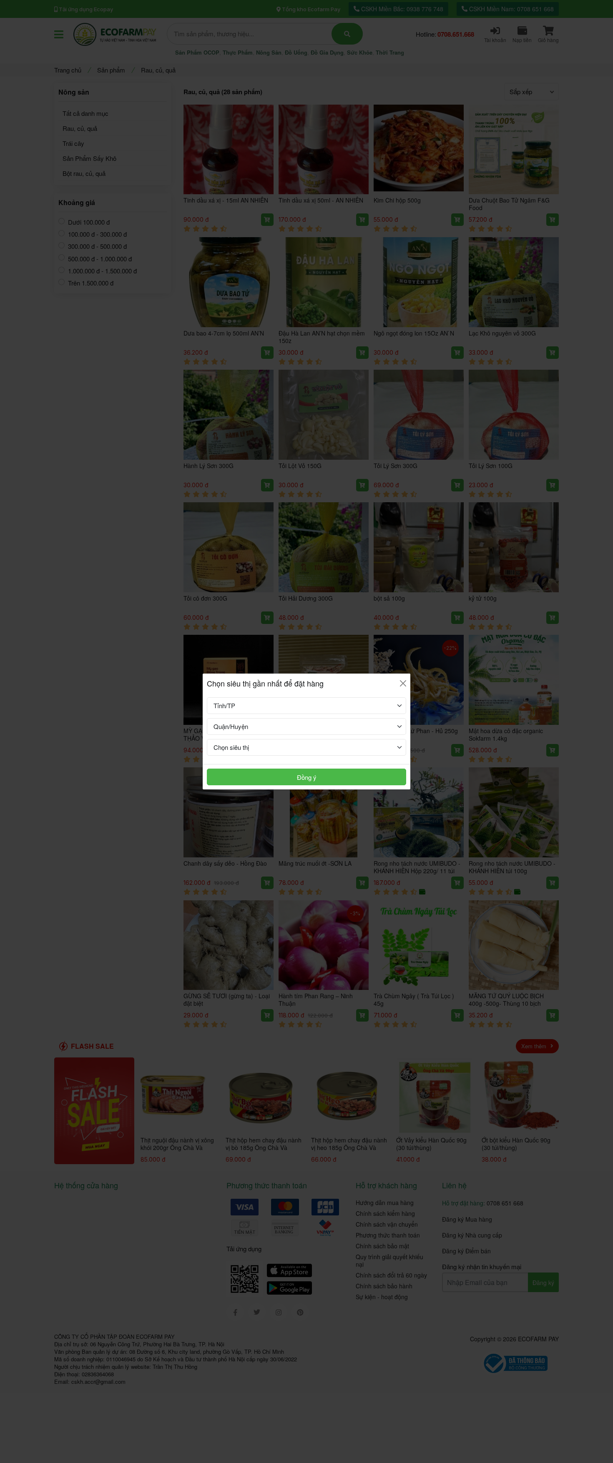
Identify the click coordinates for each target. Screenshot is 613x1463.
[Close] (403, 683)
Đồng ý (307, 777)
